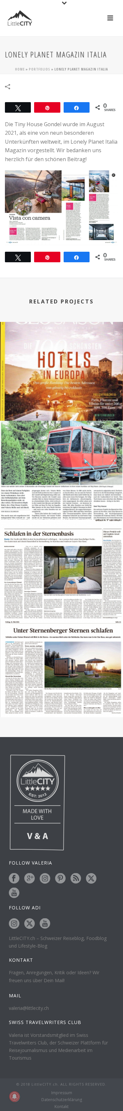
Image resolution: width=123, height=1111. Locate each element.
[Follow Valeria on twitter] (91, 878)
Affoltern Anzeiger (61, 502)
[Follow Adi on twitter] (29, 923)
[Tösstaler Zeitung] (61, 645)
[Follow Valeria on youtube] (14, 893)
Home (20, 69)
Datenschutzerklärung (61, 1099)
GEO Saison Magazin (62, 403)
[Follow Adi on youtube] (45, 923)
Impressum (61, 1093)
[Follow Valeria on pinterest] (60, 878)
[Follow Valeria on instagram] (45, 878)
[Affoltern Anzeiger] (61, 448)
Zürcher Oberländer (62, 601)
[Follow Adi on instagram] (14, 923)
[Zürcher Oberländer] (61, 547)
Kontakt (61, 1106)
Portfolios (39, 69)
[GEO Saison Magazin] (61, 349)
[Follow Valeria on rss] (76, 878)
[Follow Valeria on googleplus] (29, 878)
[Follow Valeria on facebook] (14, 878)
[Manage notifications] (14, 1096)
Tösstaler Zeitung (61, 700)
